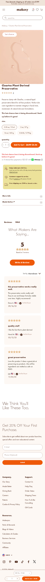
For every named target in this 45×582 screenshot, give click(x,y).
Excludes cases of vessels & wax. (22, 4)
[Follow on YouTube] (16, 561)
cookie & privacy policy (11, 504)
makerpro (6, 520)
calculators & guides (10, 534)
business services (8, 538)
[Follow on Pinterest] (10, 561)
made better (7, 486)
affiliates (5, 548)
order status (29, 491)
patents (5, 500)
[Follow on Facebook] (28, 561)
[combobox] (22, 18)
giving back (6, 491)
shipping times (30, 495)
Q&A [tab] (17, 222)
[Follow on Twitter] (34, 561)
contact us (17, 179)
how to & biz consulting (30, 501)
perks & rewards (8, 525)
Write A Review (22, 262)
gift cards (29, 508)
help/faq (28, 486)
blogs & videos (8, 529)
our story (6, 482)
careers (5, 495)
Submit (22, 462)
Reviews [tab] (8, 222)
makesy (4, 26)
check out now (13, 172)
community (6, 543)
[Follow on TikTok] (22, 561)
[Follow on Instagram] (4, 561)
